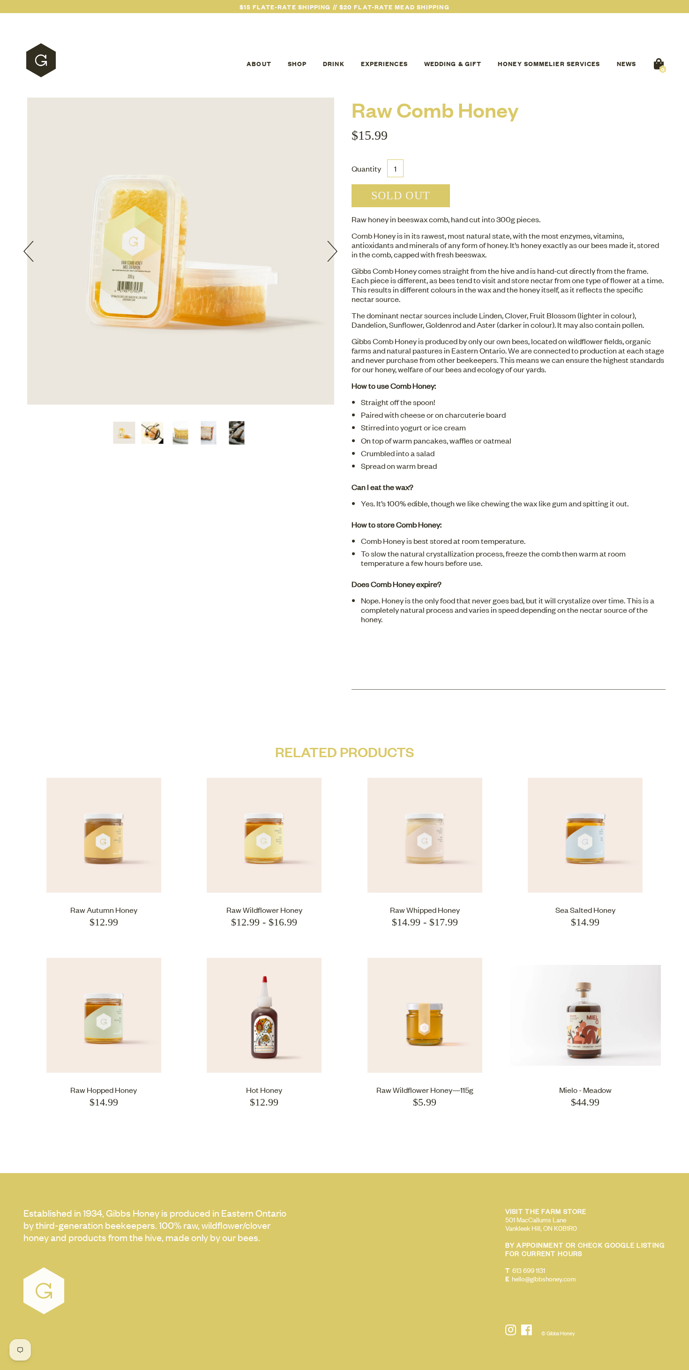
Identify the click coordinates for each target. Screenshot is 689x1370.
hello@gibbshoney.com (544, 1278)
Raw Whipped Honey (425, 909)
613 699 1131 (528, 1270)
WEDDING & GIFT (452, 63)
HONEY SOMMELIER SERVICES (549, 63)
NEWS (626, 63)
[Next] (327, 251)
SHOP (297, 63)
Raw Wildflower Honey (264, 909)
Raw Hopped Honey (103, 1089)
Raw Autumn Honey (103, 909)
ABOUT (259, 63)
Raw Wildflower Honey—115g (424, 1089)
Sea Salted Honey (585, 909)
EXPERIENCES (384, 63)
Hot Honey (264, 1089)
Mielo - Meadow (585, 1089)
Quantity (366, 168)
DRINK (333, 63)
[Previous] (33, 251)
